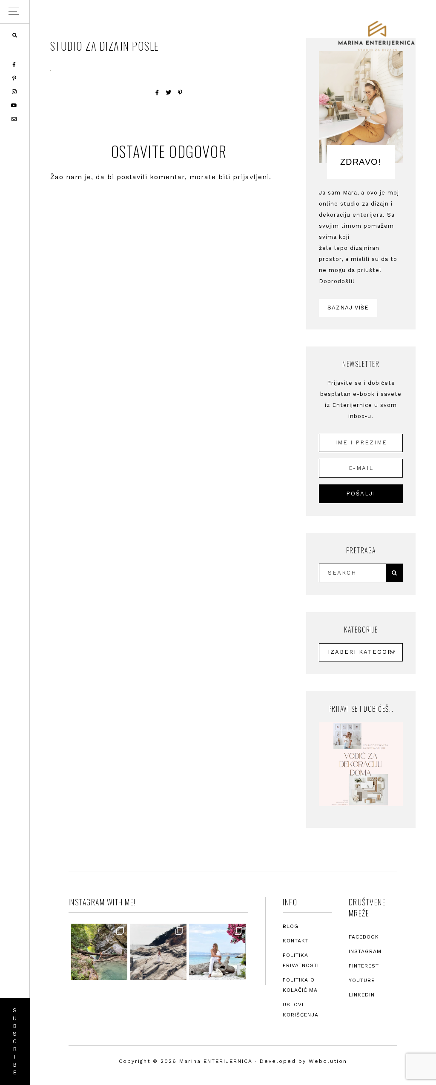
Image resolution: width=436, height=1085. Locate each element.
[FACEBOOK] (14, 65)
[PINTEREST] (14, 78)
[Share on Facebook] (157, 92)
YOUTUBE (362, 980)
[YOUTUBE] (14, 106)
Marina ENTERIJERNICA (376, 36)
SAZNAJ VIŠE (348, 307)
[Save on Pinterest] (180, 92)
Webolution (328, 1061)
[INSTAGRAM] (15, 92)
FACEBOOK (364, 937)
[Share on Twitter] (169, 92)
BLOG (290, 926)
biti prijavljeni (243, 177)
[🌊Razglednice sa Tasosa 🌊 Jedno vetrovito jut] (158, 952)
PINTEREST (364, 966)
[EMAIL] (14, 119)
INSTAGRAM (365, 951)
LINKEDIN (362, 995)
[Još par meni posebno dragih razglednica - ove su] (99, 952)
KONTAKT (296, 941)
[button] (14, 11)
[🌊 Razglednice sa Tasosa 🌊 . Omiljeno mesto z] (217, 952)
